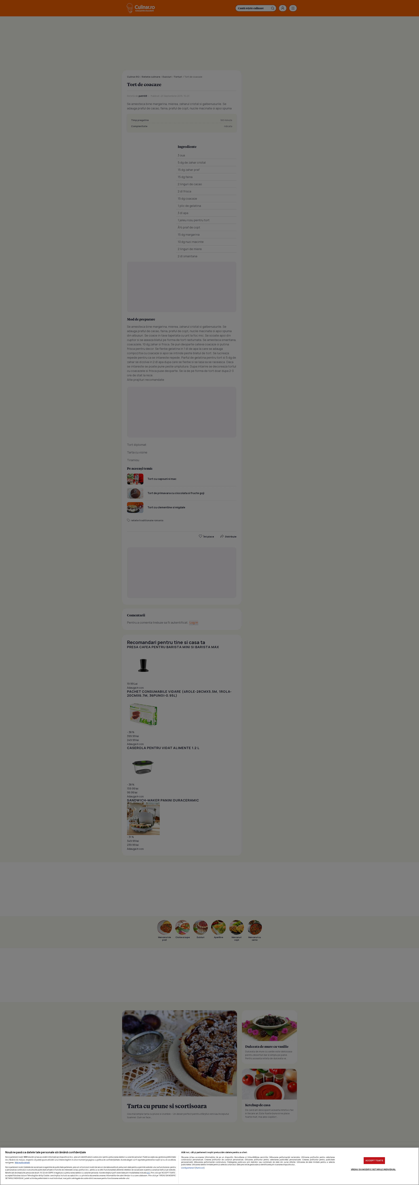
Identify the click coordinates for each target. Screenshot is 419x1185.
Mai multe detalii (22, 1162)
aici (148, 1172)
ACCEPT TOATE (374, 1160)
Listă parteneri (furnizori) (193, 1167)
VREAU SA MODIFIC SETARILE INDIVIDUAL (373, 1169)
